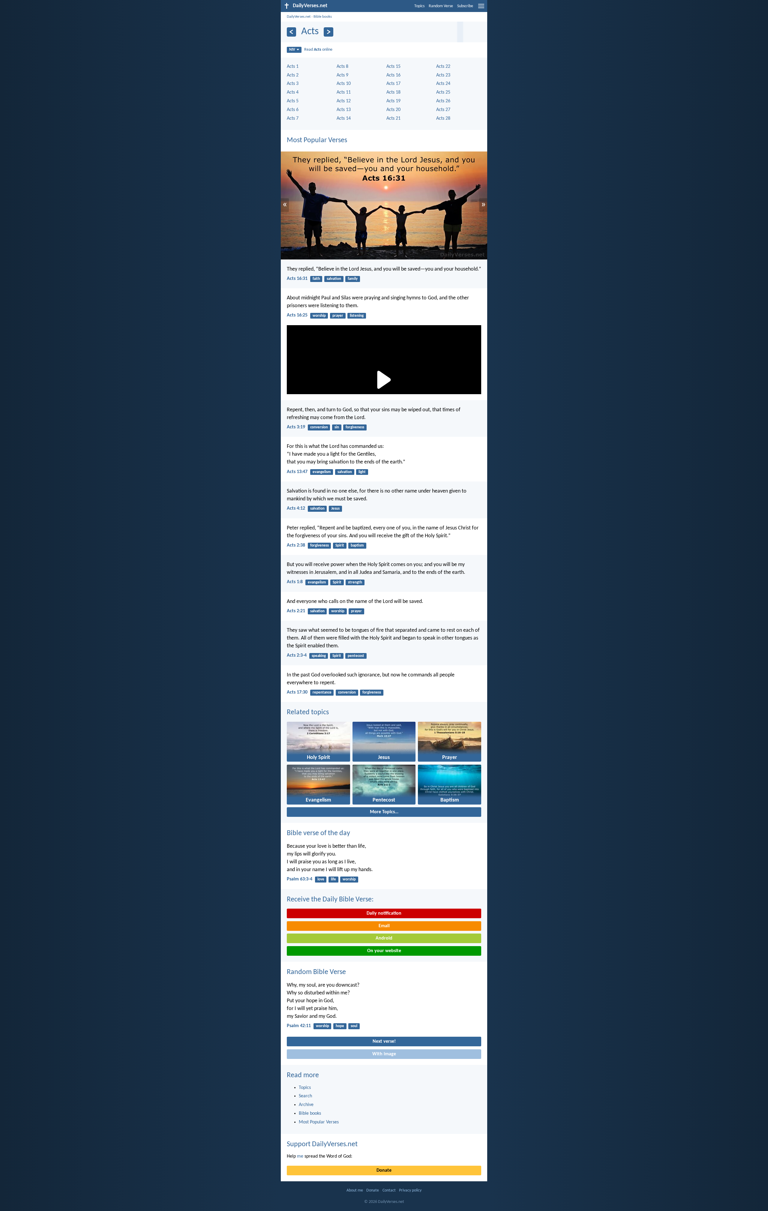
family (353, 279)
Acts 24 (443, 83)
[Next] (328, 32)
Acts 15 (393, 66)
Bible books (323, 17)
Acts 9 (342, 75)
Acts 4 (292, 92)
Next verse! (384, 1041)
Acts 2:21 (296, 611)
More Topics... (384, 812)
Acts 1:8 (295, 582)
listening (357, 316)
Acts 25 (443, 92)
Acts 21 (393, 118)
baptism (357, 545)
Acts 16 (393, 75)
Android (384, 938)
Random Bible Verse (316, 972)
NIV (292, 50)
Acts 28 (443, 118)
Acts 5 (292, 101)
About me (354, 1190)
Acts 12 (344, 101)
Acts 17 (393, 83)
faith (316, 279)
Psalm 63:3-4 (299, 879)
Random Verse (441, 6)
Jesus (335, 509)
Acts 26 (443, 101)
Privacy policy (410, 1190)
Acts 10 (344, 83)
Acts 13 (344, 109)
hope (340, 1026)
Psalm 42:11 (299, 1026)
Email (384, 926)
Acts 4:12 (296, 508)
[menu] (481, 8)
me (300, 1156)
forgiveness (355, 427)
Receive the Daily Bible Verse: (330, 899)
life (333, 879)
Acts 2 (292, 75)
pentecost (356, 656)
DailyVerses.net (298, 17)
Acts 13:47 (297, 471)
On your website (384, 951)
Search (305, 1096)
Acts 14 (344, 118)
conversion (319, 427)
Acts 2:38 (296, 545)
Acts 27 (443, 109)
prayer (337, 316)
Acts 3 (292, 83)
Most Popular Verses (317, 140)
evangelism (322, 472)
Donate (384, 1170)
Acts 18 (393, 92)
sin (336, 427)
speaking (319, 656)
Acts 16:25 (297, 315)
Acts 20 (393, 109)
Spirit (339, 545)
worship (319, 316)
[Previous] (291, 32)
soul (354, 1026)
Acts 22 (443, 66)
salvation (334, 279)
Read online (318, 49)
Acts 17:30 (297, 692)
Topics (419, 6)
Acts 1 (292, 66)
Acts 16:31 (297, 278)
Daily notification (384, 913)
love (320, 879)
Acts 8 (342, 66)
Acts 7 (292, 118)
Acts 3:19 (296, 427)
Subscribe (465, 6)
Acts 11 (344, 92)
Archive (306, 1104)
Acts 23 (443, 75)
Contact (389, 1190)
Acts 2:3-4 (297, 655)
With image (384, 1054)
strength (355, 582)
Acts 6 (292, 109)
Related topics (308, 712)
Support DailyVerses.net (322, 1144)
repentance (322, 692)
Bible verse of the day (318, 833)
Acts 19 (393, 101)
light (362, 472)
